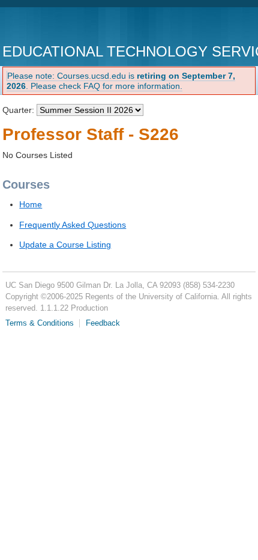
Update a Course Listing (65, 244)
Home (30, 204)
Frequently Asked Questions (72, 225)
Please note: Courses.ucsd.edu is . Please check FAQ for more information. (121, 81)
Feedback (103, 323)
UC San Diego (71, 26)
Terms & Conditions (39, 323)
